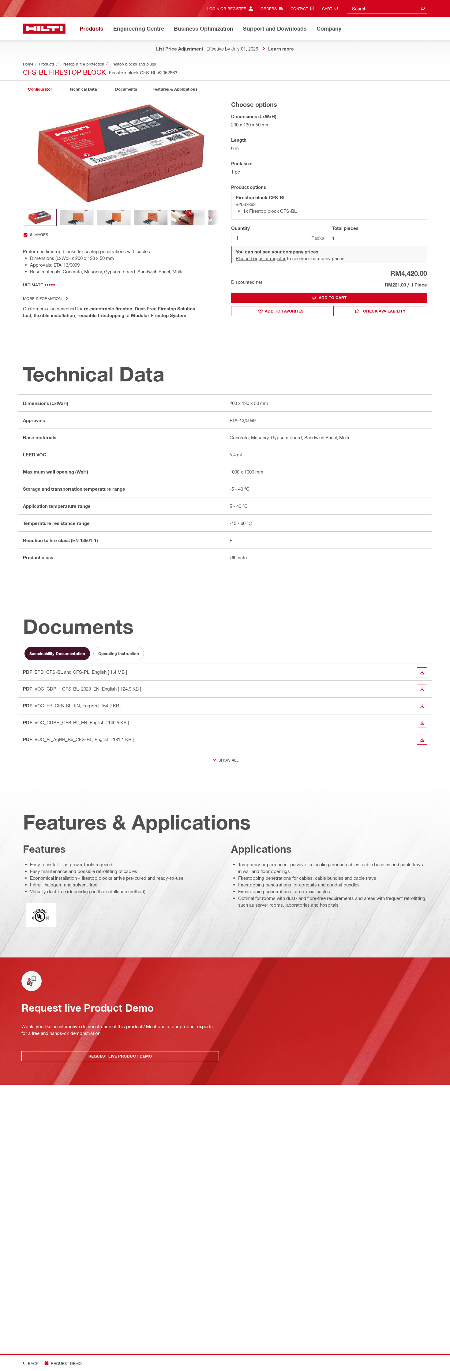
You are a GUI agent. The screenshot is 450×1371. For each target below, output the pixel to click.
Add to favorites (284, 311)
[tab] (39, 89)
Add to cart (333, 297)
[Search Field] (423, 8)
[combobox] (387, 8)
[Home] (44, 29)
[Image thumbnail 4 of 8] (151, 217)
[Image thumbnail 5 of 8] (188, 217)
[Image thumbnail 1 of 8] (40, 217)
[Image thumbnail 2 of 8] (77, 217)
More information (42, 298)
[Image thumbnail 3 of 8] (114, 217)
